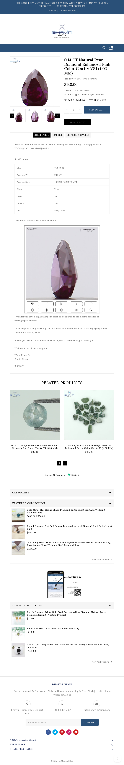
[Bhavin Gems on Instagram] (69, 732)
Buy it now (77, 122)
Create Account (68, 10)
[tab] (41, 135)
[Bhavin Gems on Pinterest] (62, 732)
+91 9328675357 (62, 709)
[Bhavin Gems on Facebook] (48, 732)
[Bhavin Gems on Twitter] (55, 732)
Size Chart (100, 99)
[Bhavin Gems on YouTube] (76, 732)
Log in (52, 10)
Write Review (90, 78)
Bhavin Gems (62, 684)
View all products (102, 559)
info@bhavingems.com (97, 709)
